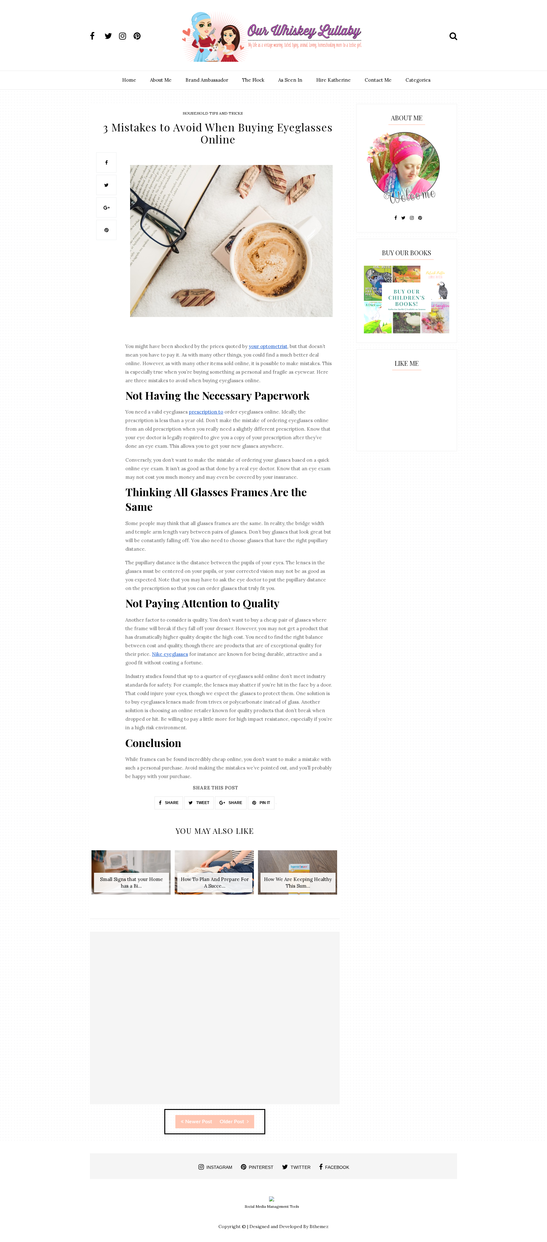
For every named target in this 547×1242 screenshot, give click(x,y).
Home (129, 80)
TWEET (202, 803)
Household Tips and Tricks (213, 113)
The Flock (253, 80)
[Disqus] (214, 1023)
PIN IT (264, 803)
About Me (161, 80)
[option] (131, 876)
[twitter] (111, 36)
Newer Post (198, 1121)
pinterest (261, 1167)
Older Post (232, 1121)
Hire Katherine (333, 80)
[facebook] (96, 36)
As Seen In (290, 80)
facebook (337, 1167)
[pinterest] (140, 36)
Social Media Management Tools (272, 1206)
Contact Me (378, 80)
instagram (219, 1167)
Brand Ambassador (206, 80)
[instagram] (125, 36)
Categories (418, 80)
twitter (301, 1167)
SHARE (171, 803)
